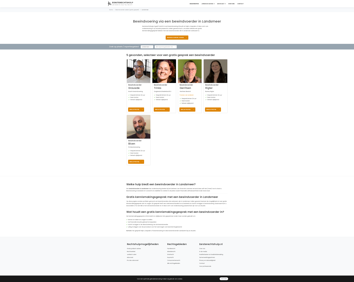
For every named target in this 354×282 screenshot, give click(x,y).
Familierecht (171, 248)
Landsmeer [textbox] (145, 47)
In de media (203, 251)
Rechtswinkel (131, 251)
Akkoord (224, 279)
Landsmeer (145, 10)
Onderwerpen (194, 4)
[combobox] (147, 46)
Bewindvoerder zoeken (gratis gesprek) (127, 10)
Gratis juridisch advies (134, 248)
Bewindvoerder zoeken (175, 37)
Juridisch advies (208, 4)
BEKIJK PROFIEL (134, 109)
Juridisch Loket (131, 254)
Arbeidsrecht (171, 251)
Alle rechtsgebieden (173, 263)
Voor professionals (205, 266)
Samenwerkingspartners (207, 257)
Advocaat (221, 4)
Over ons (231, 4)
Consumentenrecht (173, 260)
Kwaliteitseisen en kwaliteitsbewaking (211, 254)
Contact (240, 4)
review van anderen (187, 95)
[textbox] (165, 47)
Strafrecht (170, 254)
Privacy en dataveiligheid (207, 260)
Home (111, 10)
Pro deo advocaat (132, 260)
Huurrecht (170, 257)
